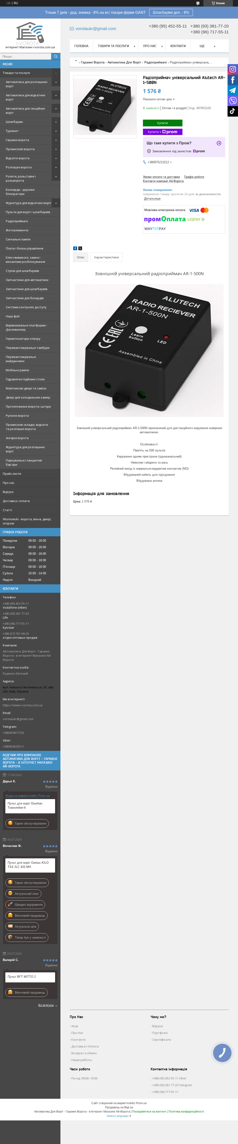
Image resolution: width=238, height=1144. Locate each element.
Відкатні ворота (18, 158)
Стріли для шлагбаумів (22, 271)
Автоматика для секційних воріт (25, 110)
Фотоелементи (17, 230)
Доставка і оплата (16, 501)
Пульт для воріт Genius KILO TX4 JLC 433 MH (28, 865)
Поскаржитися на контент (149, 1111)
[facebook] (75, 249)
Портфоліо (160, 1033)
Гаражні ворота (17, 140)
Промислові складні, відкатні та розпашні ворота (27, 427)
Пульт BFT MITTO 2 (22, 976)
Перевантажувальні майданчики (21, 359)
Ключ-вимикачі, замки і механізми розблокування (25, 259)
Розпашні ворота (19, 167)
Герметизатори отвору (23, 338)
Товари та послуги (16, 73)
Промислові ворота (20, 149)
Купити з (154, 132)
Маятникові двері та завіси (26, 388)
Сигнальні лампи (18, 239)
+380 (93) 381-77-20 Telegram (172, 1085)
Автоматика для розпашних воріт (26, 84)
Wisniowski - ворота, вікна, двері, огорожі (27, 521)
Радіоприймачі (17, 221)
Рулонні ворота (17, 415)
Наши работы (81, 1060)
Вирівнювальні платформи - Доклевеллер (26, 327)
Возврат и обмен (84, 1053)
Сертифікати (161, 1039)
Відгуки (8, 492)
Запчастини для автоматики (27, 280)
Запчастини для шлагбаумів (26, 289)
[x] (80, 249)
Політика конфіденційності (186, 1111)
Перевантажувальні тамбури (28, 348)
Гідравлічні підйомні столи (25, 379)
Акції (74, 1026)
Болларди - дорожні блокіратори (20, 191)
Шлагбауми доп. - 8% (171, 12)
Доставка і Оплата (85, 1046)
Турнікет (12, 131)
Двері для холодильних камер (28, 397)
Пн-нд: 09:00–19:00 (84, 1078)
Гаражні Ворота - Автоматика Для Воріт (111, 62)
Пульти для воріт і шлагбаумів (28, 212)
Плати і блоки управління (24, 248)
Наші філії (13, 316)
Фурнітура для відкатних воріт (28, 203)
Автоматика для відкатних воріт (25, 97)
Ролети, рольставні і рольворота (21, 178)
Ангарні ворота (17, 438)
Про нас (8, 483)
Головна (81, 46)
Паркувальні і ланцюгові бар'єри (24, 462)
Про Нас (77, 1033)
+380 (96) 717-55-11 (165, 1092)
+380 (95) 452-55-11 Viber (169, 1078)
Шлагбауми (14, 122)
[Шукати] (55, 56)
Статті (7, 510)
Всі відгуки (46, 1005)
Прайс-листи (12, 473)
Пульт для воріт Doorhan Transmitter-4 (25, 805)
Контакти (178, 46)
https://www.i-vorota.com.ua (23, 705)
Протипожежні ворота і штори (28, 406)
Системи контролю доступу (26, 307)
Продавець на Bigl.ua (119, 1107)
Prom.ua (141, 1103)
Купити (162, 123)
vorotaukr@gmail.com (18, 719)
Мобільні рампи (17, 370)
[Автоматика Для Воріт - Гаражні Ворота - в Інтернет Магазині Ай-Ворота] (30, 33)
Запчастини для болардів (25, 298)
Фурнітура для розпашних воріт (25, 449)
